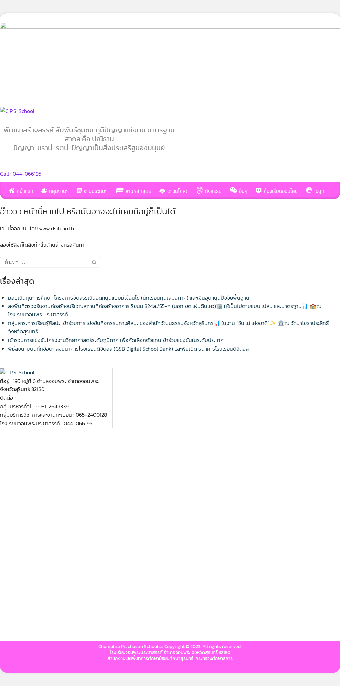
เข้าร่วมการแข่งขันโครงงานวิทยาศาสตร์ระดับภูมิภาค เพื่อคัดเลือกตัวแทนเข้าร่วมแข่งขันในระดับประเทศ (116, 340)
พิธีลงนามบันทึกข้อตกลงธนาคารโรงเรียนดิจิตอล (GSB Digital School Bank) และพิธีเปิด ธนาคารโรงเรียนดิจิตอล (128, 349)
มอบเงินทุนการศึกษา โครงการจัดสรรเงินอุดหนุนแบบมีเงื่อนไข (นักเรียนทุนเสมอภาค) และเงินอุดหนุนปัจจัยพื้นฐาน (128, 297)
